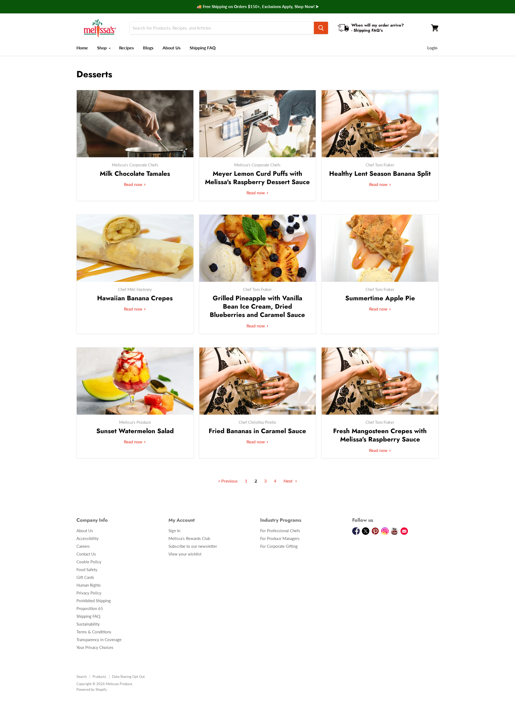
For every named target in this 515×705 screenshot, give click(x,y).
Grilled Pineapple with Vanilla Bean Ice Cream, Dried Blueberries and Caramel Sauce (257, 306)
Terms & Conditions (93, 631)
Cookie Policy (88, 561)
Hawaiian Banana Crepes (135, 298)
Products (99, 676)
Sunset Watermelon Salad (135, 431)
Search (81, 676)
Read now (134, 184)
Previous (229, 480)
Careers (83, 546)
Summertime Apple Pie (380, 298)
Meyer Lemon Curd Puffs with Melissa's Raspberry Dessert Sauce (257, 178)
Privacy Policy (88, 592)
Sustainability (88, 624)
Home (82, 47)
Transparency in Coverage (99, 639)
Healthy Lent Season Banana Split (380, 173)
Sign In (174, 530)
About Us (172, 47)
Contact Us (86, 553)
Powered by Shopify (91, 689)
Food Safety (86, 569)
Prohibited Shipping (93, 600)
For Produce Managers (280, 538)
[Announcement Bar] (257, 7)
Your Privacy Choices (94, 647)
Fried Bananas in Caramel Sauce (257, 431)
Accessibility (87, 538)
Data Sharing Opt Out (128, 676)
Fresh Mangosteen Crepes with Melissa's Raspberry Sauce (380, 435)
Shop (102, 47)
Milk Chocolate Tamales (135, 173)
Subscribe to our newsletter (192, 546)
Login (432, 47)
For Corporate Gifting (279, 546)
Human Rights (88, 585)
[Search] (321, 28)
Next (289, 480)
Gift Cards (85, 577)
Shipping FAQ (203, 47)
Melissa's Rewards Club (189, 538)
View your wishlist (184, 553)
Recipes (126, 47)
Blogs (148, 47)
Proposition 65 (89, 608)
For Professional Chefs (280, 530)
